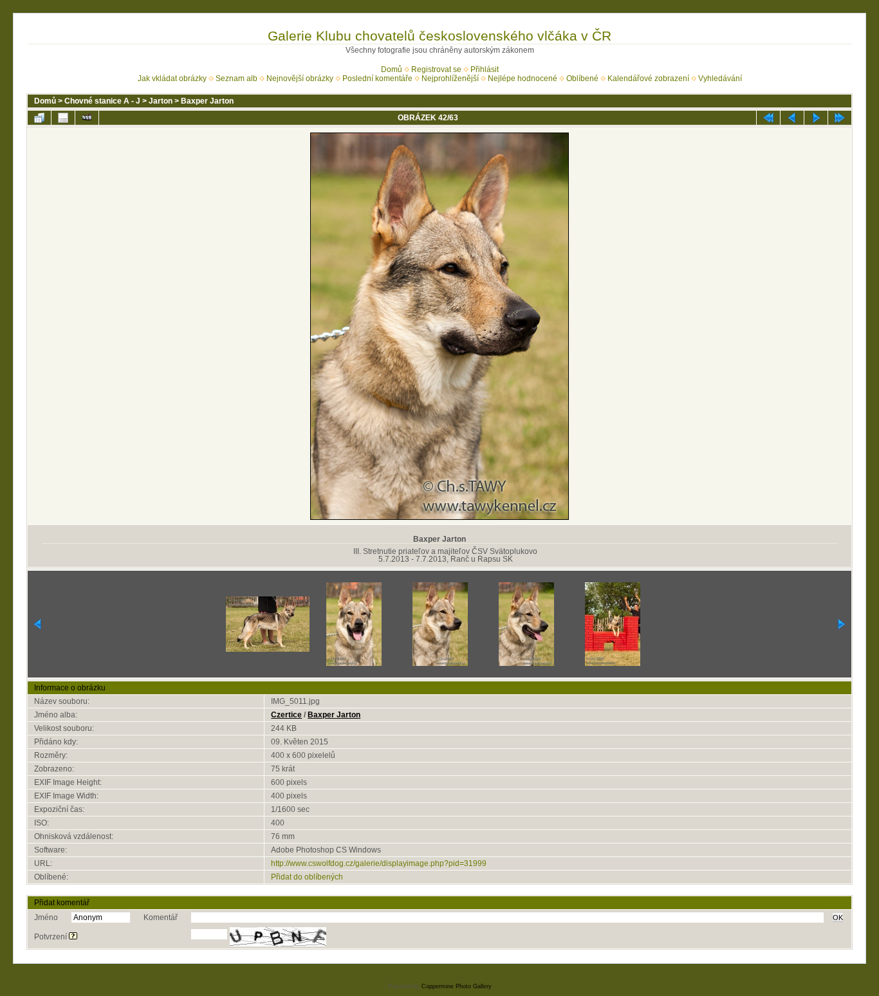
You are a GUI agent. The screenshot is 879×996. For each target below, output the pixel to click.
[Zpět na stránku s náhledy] (39, 118)
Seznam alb (236, 78)
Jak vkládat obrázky (172, 78)
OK (838, 917)
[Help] (73, 936)
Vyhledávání (720, 78)
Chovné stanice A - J (102, 101)
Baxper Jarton (207, 101)
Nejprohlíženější (450, 78)
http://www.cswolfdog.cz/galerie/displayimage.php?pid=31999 (378, 863)
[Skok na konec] (839, 118)
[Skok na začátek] (768, 118)
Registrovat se (436, 69)
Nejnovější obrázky (299, 78)
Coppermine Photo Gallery (456, 986)
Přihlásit (484, 69)
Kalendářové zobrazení (648, 78)
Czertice (286, 714)
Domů (391, 69)
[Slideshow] (86, 118)
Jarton (160, 101)
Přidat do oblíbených (307, 876)
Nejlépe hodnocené (522, 78)
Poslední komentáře (377, 78)
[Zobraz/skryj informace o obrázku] (63, 118)
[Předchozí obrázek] (792, 118)
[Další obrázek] (816, 118)
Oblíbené (582, 78)
